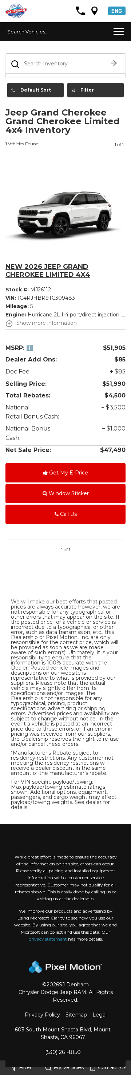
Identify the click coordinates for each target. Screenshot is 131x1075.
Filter (87, 90)
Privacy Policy (42, 1014)
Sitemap (76, 1014)
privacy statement (47, 939)
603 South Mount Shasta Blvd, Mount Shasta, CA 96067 (63, 1033)
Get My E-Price (68, 472)
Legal (99, 1014)
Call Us (68, 514)
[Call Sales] (80, 11)
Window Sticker (68, 493)
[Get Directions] (94, 11)
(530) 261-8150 (63, 1052)
